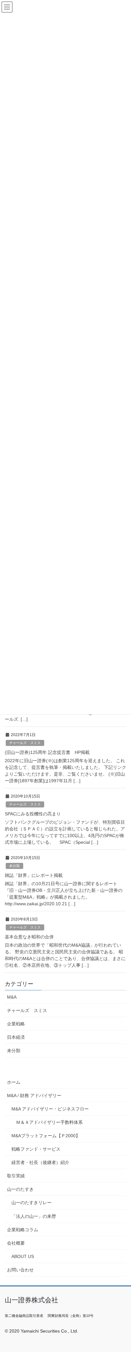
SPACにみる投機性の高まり (33, 813)
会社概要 (16, 1243)
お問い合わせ (20, 1269)
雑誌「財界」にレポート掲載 (34, 875)
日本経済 (16, 1037)
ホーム (13, 1082)
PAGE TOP (122, 1306)
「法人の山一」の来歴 (33, 1216)
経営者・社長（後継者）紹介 (40, 1162)
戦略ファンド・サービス (35, 1149)
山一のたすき (20, 1189)
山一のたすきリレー (31, 1202)
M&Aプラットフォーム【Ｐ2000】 (45, 1135)
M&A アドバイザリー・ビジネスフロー (50, 1108)
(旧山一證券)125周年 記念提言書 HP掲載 (47, 752)
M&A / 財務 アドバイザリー (34, 1095)
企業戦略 (16, 1023)
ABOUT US (22, 1256)
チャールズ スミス (25, 743)
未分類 (14, 866)
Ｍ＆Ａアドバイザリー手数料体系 (49, 1122)
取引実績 (16, 1175)
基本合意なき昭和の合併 (29, 936)
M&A (12, 997)
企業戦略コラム (22, 1229)
